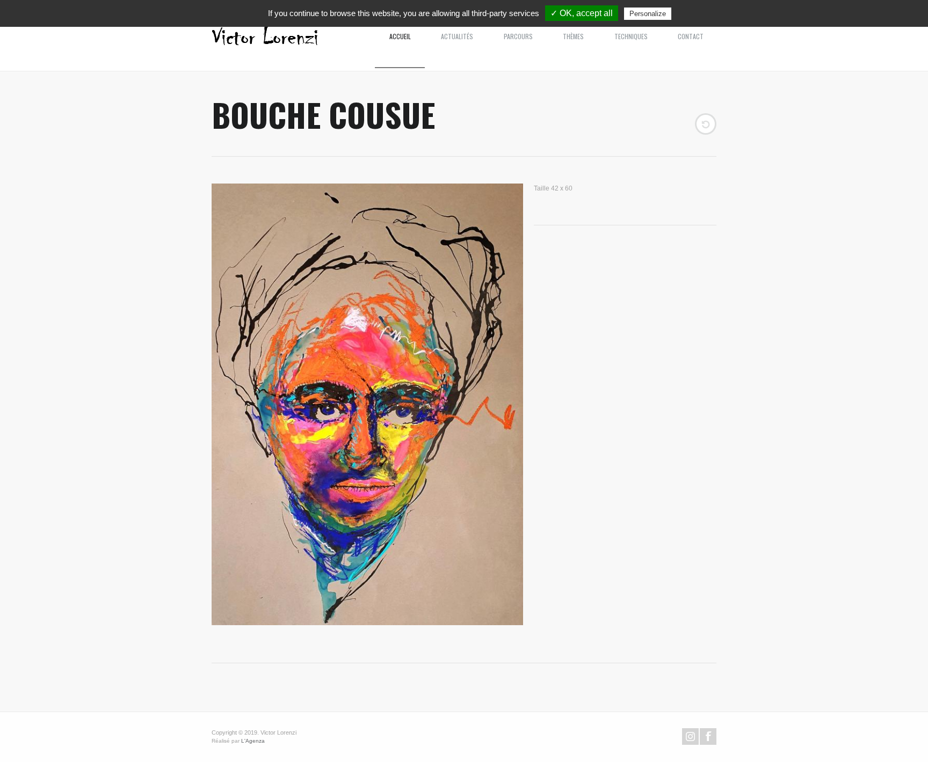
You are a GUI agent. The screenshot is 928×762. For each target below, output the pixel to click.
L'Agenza (253, 741)
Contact (691, 36)
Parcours (518, 36)
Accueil (400, 36)
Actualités (457, 36)
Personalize (647, 14)
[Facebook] (708, 736)
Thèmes (573, 36)
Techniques (631, 36)
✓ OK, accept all (581, 13)
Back (705, 124)
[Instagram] (690, 736)
